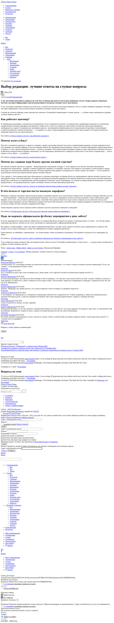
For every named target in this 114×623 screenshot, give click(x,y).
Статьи (8, 8)
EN (2, 338)
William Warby (21, 248)
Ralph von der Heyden (35, 248)
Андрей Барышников (14, 97)
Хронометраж (10, 12)
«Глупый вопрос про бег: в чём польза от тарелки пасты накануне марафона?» (40, 211)
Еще (8, 59)
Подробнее (31, 361)
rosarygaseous (30, 359)
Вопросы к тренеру (12, 10)
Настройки (9, 543)
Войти (3, 43)
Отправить (11, 451)
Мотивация (14, 61)
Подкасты (9, 14)
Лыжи (7, 39)
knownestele (29, 363)
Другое (8, 34)
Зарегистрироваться (13, 417)
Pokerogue (101, 380)
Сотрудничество (11, 402)
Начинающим (10, 17)
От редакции (15, 73)
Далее (4, 586)
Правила (8, 397)
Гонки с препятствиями (14, 406)
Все (6, 47)
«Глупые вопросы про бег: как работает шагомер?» (29, 136)
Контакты (9, 399)
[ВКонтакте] (2, 258)
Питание (8, 23)
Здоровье (8, 25)
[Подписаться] (24, 391)
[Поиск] (23, 342)
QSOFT (36, 411)
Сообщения (9, 539)
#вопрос (4, 256)
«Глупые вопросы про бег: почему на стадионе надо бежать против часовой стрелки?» (43, 186)
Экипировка (10, 28)
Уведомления (10, 541)
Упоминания (10, 535)
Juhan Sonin (10, 248)
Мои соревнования (12, 533)
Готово (4, 444)
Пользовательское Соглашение (46, 442)
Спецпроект (14, 75)
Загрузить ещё (8, 323)
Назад (4, 451)
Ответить (4, 268)
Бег (6, 37)
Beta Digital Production (15, 411)
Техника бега (10, 21)
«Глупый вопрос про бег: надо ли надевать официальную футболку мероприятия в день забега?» (46, 238)
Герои (12, 69)
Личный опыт (15, 71)
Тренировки (10, 19)
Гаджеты (8, 30)
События (8, 32)
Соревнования (10, 6)
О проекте (9, 395)
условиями (9, 584)
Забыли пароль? (28, 417)
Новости (13, 77)
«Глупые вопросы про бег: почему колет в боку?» (28, 157)
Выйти (10, 546)
